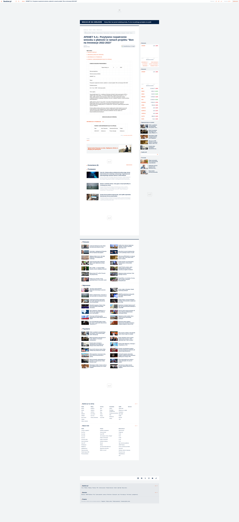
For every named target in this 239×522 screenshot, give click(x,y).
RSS (97, 487)
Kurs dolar (83, 434)
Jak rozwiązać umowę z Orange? (106, 435)
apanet (88, 140)
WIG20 (82, 410)
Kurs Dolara (93, 413)
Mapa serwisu (124, 487)
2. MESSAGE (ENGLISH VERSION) (95, 54)
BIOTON (120, 417)
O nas (82, 487)
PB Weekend (83, 444)
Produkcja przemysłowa (113, 413)
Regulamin (103, 501)
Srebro (101, 413)
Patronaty (94, 487)
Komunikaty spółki (154, 65)
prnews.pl (104, 494)
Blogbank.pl (83, 446)
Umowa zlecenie (103, 432)
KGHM (120, 415)
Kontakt (115, 487)
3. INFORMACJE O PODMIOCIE (94, 57)
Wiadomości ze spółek (123, 410)
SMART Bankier (122, 444)
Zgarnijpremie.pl (84, 448)
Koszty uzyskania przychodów (124, 446)
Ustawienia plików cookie (125, 501)
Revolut (101, 443)
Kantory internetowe (94, 417)
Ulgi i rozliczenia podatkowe (124, 443)
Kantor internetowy (84, 441)
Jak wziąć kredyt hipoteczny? (105, 446)
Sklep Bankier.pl (122, 453)
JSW (119, 419)
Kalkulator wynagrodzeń (104, 430)
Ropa (101, 412)
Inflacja (110, 408)
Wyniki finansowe (154, 62)
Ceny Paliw (102, 417)
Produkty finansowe (109, 487)
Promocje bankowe (84, 453)
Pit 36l (120, 437)
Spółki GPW (121, 408)
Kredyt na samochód (104, 439)
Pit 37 (120, 435)
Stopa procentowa (84, 450)
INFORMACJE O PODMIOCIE (95, 121)
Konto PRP (102, 434)
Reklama (86, 487)
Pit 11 (120, 441)
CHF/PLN (92, 412)
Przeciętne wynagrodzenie (112, 411)
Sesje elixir (121, 448)
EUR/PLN (92, 408)
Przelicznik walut (84, 439)
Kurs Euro (92, 415)
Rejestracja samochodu (104, 448)
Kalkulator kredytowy (104, 441)
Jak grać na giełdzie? (85, 430)
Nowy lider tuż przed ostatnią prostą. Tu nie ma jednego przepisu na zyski (127, 22)
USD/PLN (92, 410)
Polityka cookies (109, 501)
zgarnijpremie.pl (135, 494)
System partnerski (99, 494)
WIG (82, 412)
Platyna (101, 415)
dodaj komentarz (129, 164)
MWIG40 (83, 413)
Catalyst (82, 419)
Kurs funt (83, 437)
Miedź (101, 410)
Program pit (121, 432)
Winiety (101, 444)
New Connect (83, 417)
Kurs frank (83, 435)
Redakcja (90, 487)
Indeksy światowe (84, 421)
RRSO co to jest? (103, 450)
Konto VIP (83, 443)
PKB (110, 414)
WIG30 (82, 408)
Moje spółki (121, 413)
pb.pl (119, 494)
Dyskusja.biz (114, 494)
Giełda (23, 1)
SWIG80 (82, 415)
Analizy (110, 418)
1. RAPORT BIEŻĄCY (92, 52)
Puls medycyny (123, 494)
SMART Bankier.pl (89, 494)
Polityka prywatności (116, 501)
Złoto (101, 408)
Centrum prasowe (102, 487)
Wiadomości (99, 29)
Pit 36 (120, 434)
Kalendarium (121, 412)
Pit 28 (120, 439)
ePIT (119, 455)
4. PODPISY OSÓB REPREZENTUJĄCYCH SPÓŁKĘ (99, 59)
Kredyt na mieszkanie (104, 437)
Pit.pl (94, 494)
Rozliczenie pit (121, 430)
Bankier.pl (86, 29)
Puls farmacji (129, 494)
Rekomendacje (144, 62)
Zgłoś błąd (119, 487)
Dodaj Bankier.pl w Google (129, 46)
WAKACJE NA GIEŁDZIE (92, 22)
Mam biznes (109, 494)
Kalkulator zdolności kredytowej (124, 450)
